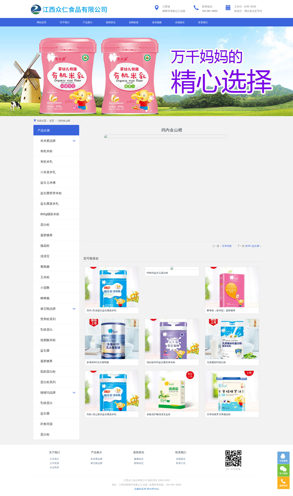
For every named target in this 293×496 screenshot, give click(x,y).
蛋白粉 (45, 224)
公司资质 (54, 463)
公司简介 (54, 458)
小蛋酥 (45, 287)
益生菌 (45, 350)
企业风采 (54, 467)
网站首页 (41, 22)
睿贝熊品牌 (48, 308)
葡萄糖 (45, 266)
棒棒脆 (45, 298)
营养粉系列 (48, 319)
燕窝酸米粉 (48, 340)
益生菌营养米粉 (51, 193)
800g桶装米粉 (49, 214)
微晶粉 (45, 245)
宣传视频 (157, 22)
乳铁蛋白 (46, 329)
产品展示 (87, 22)
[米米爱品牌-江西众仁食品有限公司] (69, 9)
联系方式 (180, 463)
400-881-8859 (209, 11)
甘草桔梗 (227, 245)
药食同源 (46, 423)
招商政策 (134, 22)
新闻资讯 (110, 22)
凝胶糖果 (46, 235)
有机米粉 (46, 151)
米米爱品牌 (48, 140)
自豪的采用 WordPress (146, 488)
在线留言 (180, 22)
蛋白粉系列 (48, 382)
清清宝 (45, 256)
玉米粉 (45, 277)
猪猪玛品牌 (48, 392)
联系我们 (203, 22)
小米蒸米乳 (48, 172)
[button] (22, 71)
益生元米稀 (48, 182)
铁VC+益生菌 (252, 245)
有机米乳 (46, 161)
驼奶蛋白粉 (48, 371)
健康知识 (138, 458)
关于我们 (64, 22)
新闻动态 (138, 463)
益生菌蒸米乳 (49, 203)
